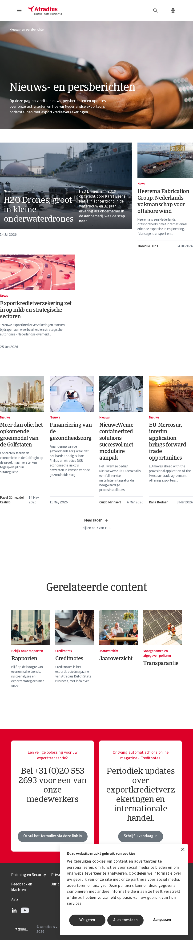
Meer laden (93, 520)
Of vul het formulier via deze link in (52, 836)
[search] (155, 11)
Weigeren (87, 920)
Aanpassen (162, 920)
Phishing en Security (28, 875)
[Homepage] (85, 10)
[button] (19, 10)
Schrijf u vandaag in (140, 836)
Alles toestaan (125, 920)
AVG (14, 899)
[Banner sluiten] (183, 850)
